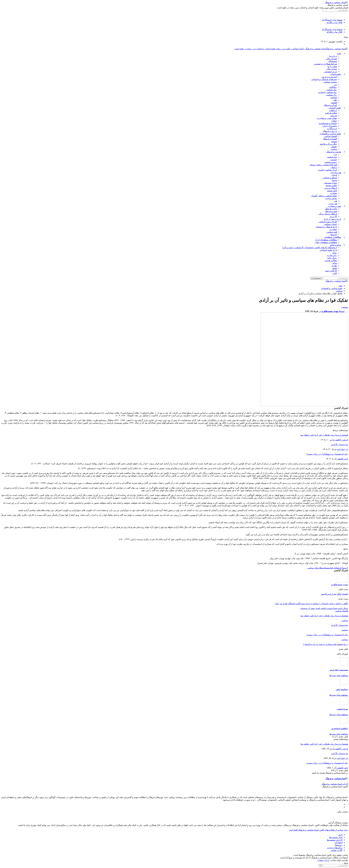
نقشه (334, 268)
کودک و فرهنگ (330, 105)
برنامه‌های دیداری (334, 847)
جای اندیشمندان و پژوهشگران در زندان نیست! (327, 454)
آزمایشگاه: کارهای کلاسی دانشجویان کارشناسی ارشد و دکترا (309, 247)
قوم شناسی (331, 232)
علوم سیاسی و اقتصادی (330, 133)
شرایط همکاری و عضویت (325, 64)
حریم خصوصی (330, 71)
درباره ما (333, 56)
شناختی (333, 97)
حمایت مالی (331, 69)
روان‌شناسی (331, 90)
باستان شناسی (330, 224)
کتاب (335, 273)
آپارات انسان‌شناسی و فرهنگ (335, 784)
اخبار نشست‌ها (335, 837)
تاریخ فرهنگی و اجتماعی (326, 227)
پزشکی (333, 167)
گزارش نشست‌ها (334, 840)
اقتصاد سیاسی (330, 136)
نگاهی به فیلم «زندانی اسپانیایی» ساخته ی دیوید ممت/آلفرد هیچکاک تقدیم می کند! (311, 603)
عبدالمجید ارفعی (342, 689)
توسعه (334, 141)
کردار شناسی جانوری (327, 170)
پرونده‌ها (338, 845)
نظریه (334, 265)
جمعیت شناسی (330, 82)
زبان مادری (332, 255)
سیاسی (333, 149)
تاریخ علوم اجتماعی (328, 250)
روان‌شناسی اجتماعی (327, 92)
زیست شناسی (330, 162)
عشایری (333, 229)
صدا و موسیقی (330, 183)
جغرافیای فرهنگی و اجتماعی (324, 79)
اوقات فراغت (331, 113)
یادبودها (333, 234)
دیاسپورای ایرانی (329, 126)
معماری (333, 193)
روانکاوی (333, 87)
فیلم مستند (332, 190)
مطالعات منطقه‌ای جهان (326, 242)
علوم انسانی (335, 74)
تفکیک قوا (334, 568)
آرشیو (345, 568)
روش (334, 252)
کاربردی (333, 216)
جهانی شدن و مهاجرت (327, 118)
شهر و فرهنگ (331, 211)
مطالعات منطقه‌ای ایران (326, 240)
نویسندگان (332, 61)
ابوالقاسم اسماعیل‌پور (339, 728)
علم (335, 100)
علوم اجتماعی (334, 108)
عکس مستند (331, 185)
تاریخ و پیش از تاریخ (332, 219)
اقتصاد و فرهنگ (330, 139)
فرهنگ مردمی (330, 188)
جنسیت (333, 159)
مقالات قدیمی (330, 260)
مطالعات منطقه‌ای (332, 237)
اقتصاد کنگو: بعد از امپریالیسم (334, 594)
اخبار (340, 835)
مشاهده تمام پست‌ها (339, 675)
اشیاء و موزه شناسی (327, 221)
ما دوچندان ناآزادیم (339, 444)
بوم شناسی (332, 157)
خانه (339, 53)
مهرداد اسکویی (342, 709)
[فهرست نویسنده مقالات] (342, 582)
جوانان (334, 121)
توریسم (333, 115)
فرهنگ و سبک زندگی (327, 214)
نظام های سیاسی (315, 568)
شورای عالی (331, 58)
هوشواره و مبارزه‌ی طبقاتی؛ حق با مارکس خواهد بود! (324, 435)
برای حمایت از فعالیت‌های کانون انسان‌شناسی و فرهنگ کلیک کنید (318, 830)
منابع (335, 263)
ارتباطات (333, 110)
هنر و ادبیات (335, 172)
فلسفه (334, 102)
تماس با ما (332, 66)
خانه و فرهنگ (331, 209)
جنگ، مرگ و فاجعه (328, 144)
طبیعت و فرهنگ (334, 152)
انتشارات (338, 842)
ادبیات (334, 175)
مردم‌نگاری (332, 128)
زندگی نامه (332, 258)
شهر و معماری (334, 206)
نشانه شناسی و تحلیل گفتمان (324, 196)
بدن (335, 154)
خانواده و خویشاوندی (327, 123)
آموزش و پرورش (329, 77)
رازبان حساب (324, 860)
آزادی (341, 568)
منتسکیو (326, 568)
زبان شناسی (331, 95)
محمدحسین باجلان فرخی (338, 670)
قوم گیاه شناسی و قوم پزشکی (323, 165)
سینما (334, 180)
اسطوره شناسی (329, 177)
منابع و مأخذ (335, 245)
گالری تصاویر (336, 850)
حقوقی (334, 146)
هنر (335, 201)
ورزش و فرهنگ (330, 131)
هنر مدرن (332, 203)
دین (335, 84)
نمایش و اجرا (331, 198)
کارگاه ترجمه (331, 271)
